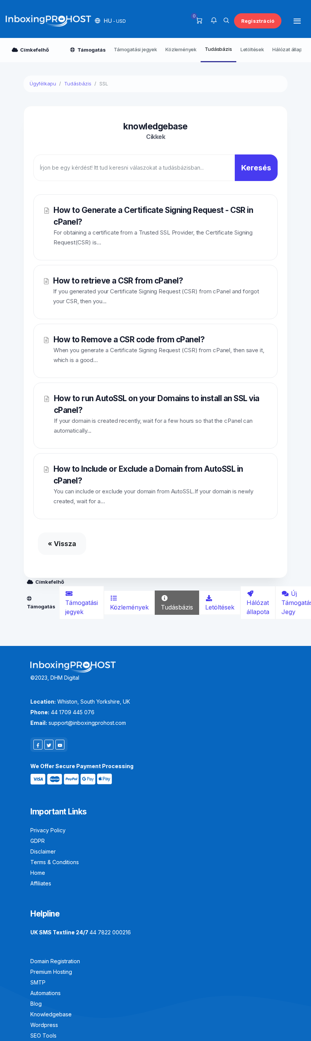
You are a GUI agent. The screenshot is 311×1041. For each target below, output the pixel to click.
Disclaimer (43, 851)
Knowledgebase (51, 1014)
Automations (45, 993)
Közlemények (180, 49)
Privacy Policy (48, 830)
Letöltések (252, 49)
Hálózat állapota (258, 607)
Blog (36, 1003)
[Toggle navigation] (297, 21)
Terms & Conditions (54, 862)
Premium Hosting (51, 972)
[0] (199, 21)
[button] (110, 20)
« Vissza (62, 544)
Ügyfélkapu (43, 83)
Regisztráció (257, 21)
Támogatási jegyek (135, 49)
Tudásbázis (218, 49)
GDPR (37, 841)
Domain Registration (55, 961)
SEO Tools (43, 1035)
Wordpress (44, 1025)
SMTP (38, 982)
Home (37, 872)
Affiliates (40, 883)
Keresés (256, 167)
